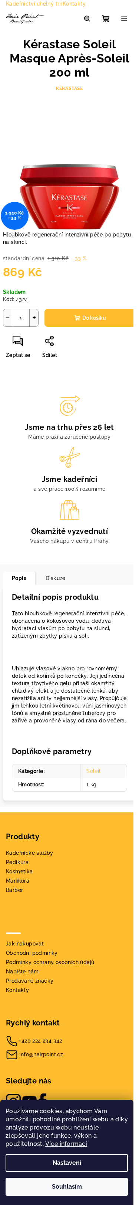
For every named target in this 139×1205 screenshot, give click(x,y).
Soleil (93, 771)
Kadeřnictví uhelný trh (34, 4)
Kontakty (74, 4)
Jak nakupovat (25, 944)
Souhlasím (67, 1186)
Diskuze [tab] (56, 578)
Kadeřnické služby (29, 853)
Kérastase (69, 88)
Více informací (66, 1143)
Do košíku (94, 318)
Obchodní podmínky (32, 953)
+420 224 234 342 (40, 1041)
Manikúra (17, 881)
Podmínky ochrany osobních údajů (50, 962)
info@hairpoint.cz (41, 1054)
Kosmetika (19, 871)
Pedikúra (17, 862)
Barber (14, 890)
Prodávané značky (29, 981)
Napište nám (22, 971)
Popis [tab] (19, 578)
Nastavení (67, 1162)
